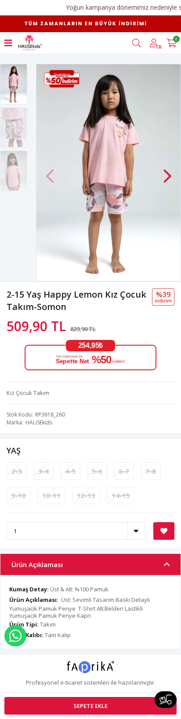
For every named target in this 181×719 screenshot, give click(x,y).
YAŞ (14, 450)
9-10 (18, 495)
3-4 (43, 471)
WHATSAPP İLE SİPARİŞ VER (15, 635)
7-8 (150, 471)
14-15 (121, 495)
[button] (167, 172)
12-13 (86, 495)
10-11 (51, 495)
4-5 (70, 471)
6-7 (124, 471)
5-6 (97, 471)
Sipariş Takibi (166, 699)
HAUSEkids (38, 422)
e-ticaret (71, 682)
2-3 (16, 471)
